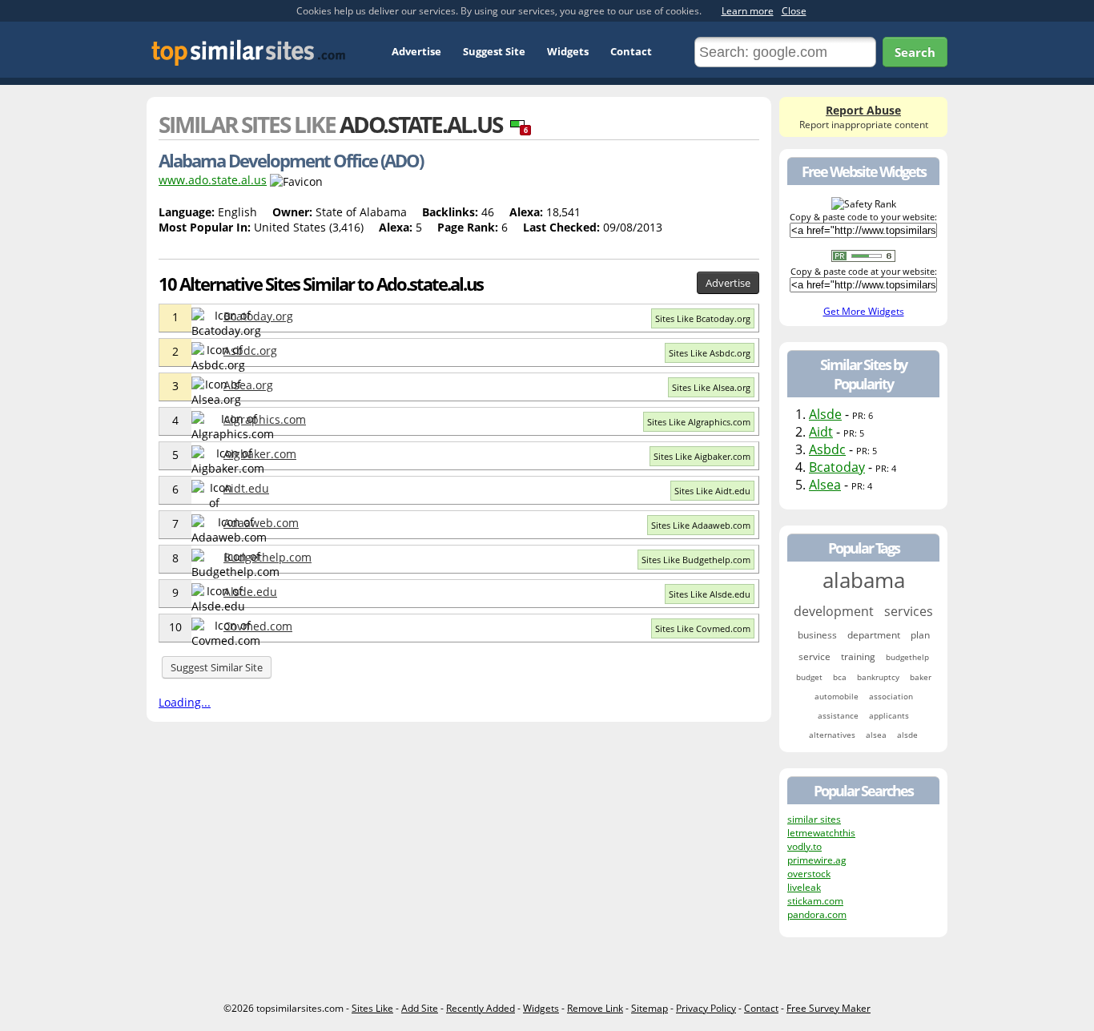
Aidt (821, 432)
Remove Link (595, 1008)
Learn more (748, 11)
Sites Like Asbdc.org (709, 353)
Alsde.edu (250, 591)
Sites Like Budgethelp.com (696, 560)
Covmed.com (257, 626)
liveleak (804, 887)
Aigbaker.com (259, 453)
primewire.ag (817, 860)
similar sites (814, 819)
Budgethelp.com (267, 557)
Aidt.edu (246, 488)
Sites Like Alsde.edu (709, 594)
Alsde (825, 414)
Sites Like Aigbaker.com (702, 456)
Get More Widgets (863, 311)
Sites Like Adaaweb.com (700, 525)
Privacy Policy (706, 1008)
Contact (631, 51)
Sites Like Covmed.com (702, 628)
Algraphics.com (264, 419)
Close (794, 11)
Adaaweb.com (261, 522)
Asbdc (827, 449)
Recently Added (480, 1008)
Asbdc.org (250, 350)
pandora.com (817, 914)
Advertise (416, 51)
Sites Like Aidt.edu (712, 491)
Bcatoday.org (258, 316)
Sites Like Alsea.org (711, 387)
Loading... (185, 702)
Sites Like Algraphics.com (698, 422)
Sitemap (649, 1008)
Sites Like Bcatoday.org (702, 318)
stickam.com (815, 901)
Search (915, 52)
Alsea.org (248, 385)
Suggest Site (494, 51)
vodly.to (804, 846)
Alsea (825, 484)
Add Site (419, 1008)
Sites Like (372, 1008)
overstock (809, 873)
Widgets (568, 51)
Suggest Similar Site (217, 667)
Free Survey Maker (828, 1008)
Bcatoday (837, 467)
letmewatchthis (821, 833)
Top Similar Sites (249, 52)
